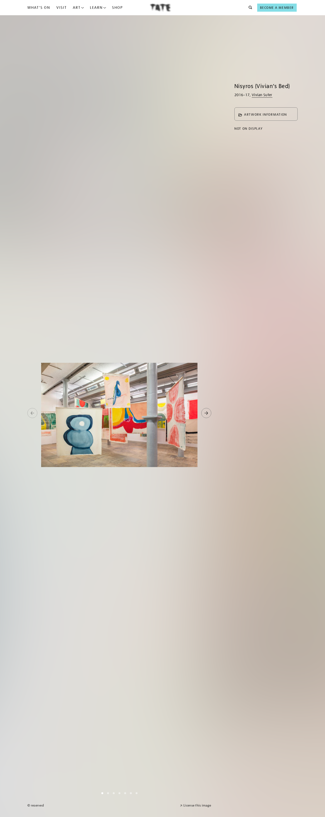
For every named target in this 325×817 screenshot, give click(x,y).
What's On (38, 7)
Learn (96, 7)
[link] (101, 805)
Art (77, 7)
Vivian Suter (262, 95)
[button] (249, 7)
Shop (117, 7)
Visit (61, 7)
